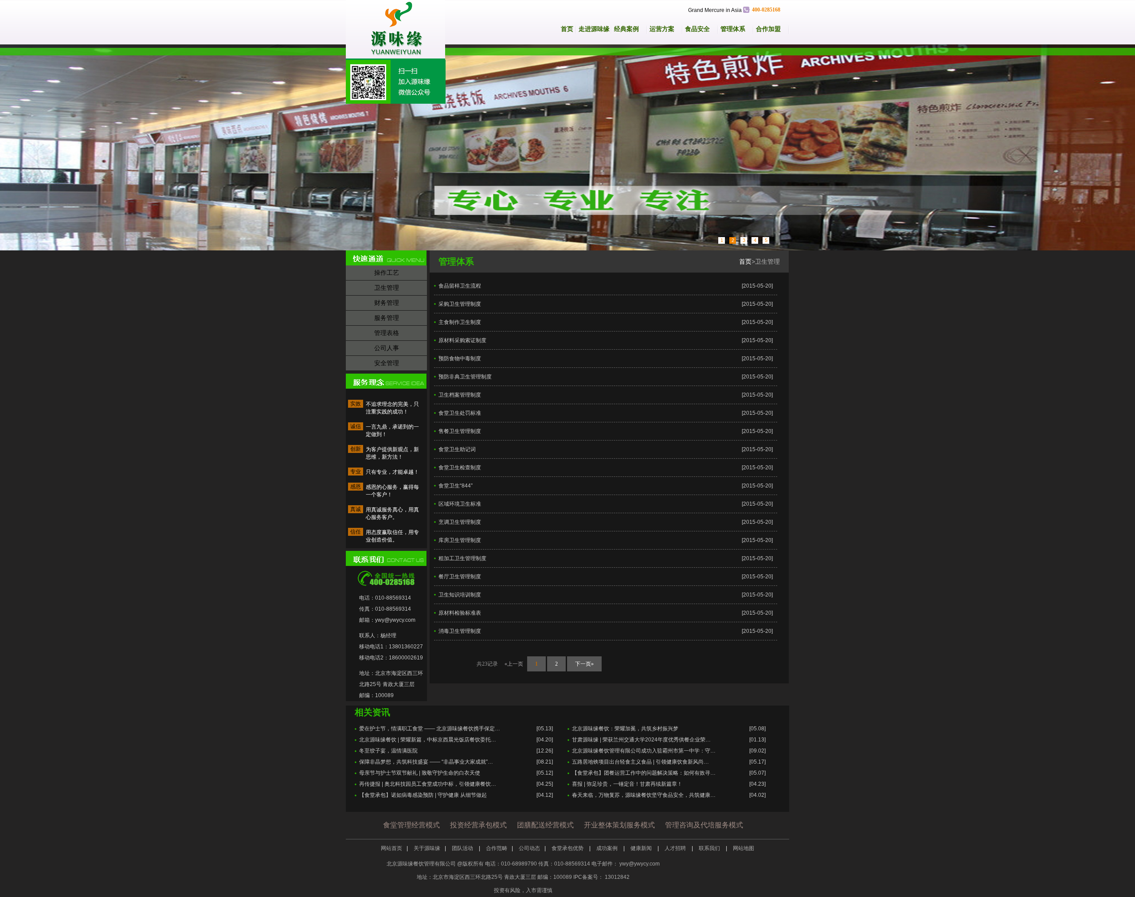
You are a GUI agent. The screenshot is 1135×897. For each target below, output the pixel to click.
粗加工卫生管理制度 (462, 558)
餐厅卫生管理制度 (459, 576)
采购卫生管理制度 (459, 304)
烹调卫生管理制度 (459, 522)
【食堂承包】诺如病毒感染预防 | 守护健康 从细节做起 (423, 795)
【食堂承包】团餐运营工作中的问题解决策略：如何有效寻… (644, 773)
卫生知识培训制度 (459, 595)
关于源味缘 (427, 848)
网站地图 (743, 848)
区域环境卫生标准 (459, 504)
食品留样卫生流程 (459, 286)
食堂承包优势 (568, 848)
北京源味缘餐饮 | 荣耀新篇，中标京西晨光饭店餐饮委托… (427, 740)
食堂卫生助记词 (457, 449)
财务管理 (386, 302)
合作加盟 (768, 29)
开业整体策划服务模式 (619, 825)
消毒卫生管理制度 (459, 631)
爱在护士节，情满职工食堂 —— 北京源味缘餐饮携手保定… (429, 728)
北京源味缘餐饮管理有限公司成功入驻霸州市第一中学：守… (644, 751)
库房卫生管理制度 (459, 540)
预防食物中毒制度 (459, 358)
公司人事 (386, 347)
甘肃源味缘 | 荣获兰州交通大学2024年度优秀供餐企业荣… (641, 740)
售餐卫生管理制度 (459, 431)
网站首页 (391, 848)
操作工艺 (386, 272)
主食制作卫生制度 (459, 322)
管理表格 (386, 332)
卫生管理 (386, 287)
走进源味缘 (594, 29)
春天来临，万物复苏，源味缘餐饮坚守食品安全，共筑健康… (644, 795)
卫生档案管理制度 (459, 395)
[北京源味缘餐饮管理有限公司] (400, 30)
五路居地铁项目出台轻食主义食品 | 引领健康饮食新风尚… (640, 762)
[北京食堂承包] (567, 147)
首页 (567, 29)
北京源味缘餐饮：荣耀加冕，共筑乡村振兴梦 (625, 728)
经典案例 (626, 29)
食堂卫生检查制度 (459, 467)
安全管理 (386, 363)
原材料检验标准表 (459, 613)
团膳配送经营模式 (545, 825)
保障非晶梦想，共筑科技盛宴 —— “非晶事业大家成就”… (426, 762)
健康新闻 (641, 848)
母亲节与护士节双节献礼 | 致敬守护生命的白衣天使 (419, 773)
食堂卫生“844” (455, 486)
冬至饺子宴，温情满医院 (388, 751)
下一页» (584, 664)
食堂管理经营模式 (411, 825)
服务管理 (386, 317)
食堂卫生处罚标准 (459, 413)
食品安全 (697, 29)
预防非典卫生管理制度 (465, 377)
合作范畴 (496, 848)
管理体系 (732, 29)
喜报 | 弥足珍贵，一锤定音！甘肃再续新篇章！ (627, 784)
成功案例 (607, 848)
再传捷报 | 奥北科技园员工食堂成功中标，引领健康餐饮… (427, 784)
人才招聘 (676, 848)
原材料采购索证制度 (462, 340)
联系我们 (710, 848)
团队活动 (463, 848)
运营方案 (662, 29)
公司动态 (529, 848)
